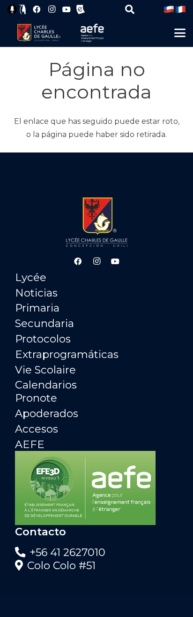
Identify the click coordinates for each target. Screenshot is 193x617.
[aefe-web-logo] (92, 32)
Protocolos (43, 338)
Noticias (36, 292)
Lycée (30, 277)
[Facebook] (36, 9)
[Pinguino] (23, 9)
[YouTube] (66, 9)
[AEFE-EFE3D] (96, 488)
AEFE (30, 444)
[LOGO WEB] (38, 32)
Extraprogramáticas (67, 354)
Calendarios (46, 384)
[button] (129, 9)
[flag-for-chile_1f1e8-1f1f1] (168, 9)
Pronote (36, 397)
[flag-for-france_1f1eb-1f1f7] (180, 9)
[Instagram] (51, 9)
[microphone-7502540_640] (12, 9)
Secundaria (44, 323)
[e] (80, 9)
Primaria (37, 307)
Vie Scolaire (45, 369)
